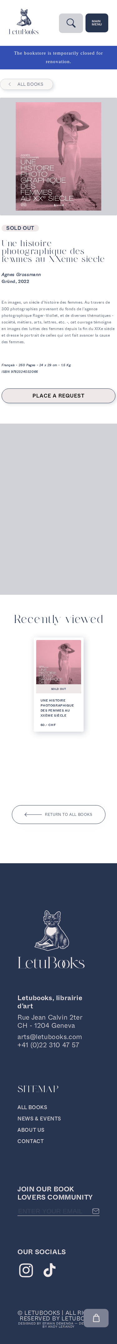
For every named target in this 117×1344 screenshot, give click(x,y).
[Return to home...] (23, 32)
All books (30, 84)
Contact (30, 1141)
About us (31, 1130)
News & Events (39, 1118)
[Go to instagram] (26, 1272)
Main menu (97, 23)
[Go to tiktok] (49, 1272)
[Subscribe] (96, 1211)
